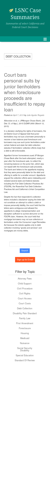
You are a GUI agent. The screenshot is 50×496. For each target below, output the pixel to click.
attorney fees (25, 278)
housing (25, 333)
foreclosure (25, 328)
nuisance (24, 343)
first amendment (24, 323)
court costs (25, 303)
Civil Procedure (24, 288)
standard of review (25, 360)
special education (25, 355)
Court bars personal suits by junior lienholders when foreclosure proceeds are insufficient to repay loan (24, 92)
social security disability (24, 349)
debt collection (24, 308)
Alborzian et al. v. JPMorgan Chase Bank (22, 120)
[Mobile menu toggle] (45, 39)
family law (24, 318)
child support (24, 283)
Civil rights (24, 293)
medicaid (24, 338)
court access (25, 298)
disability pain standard (25, 313)
